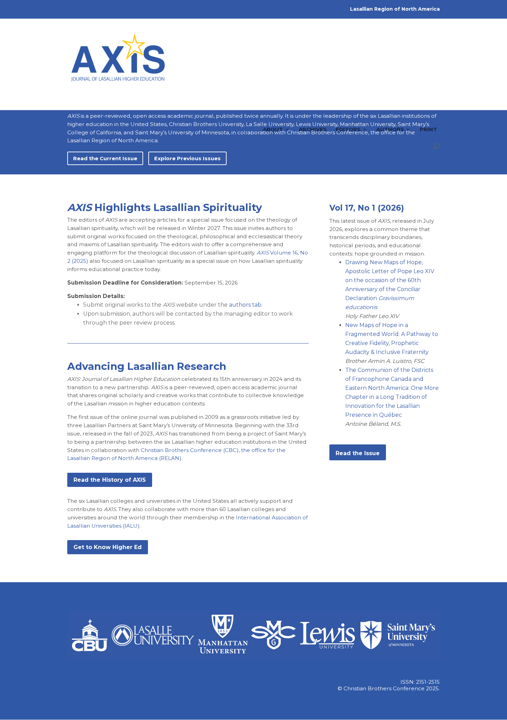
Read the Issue (358, 453)
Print (428, 95)
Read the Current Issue (105, 158)
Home (245, 95)
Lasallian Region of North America (395, 9)
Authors (390, 95)
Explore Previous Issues (187, 158)
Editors (348, 95)
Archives (313, 95)
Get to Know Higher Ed (107, 547)
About (273, 95)
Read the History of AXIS (109, 480)
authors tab (245, 304)
